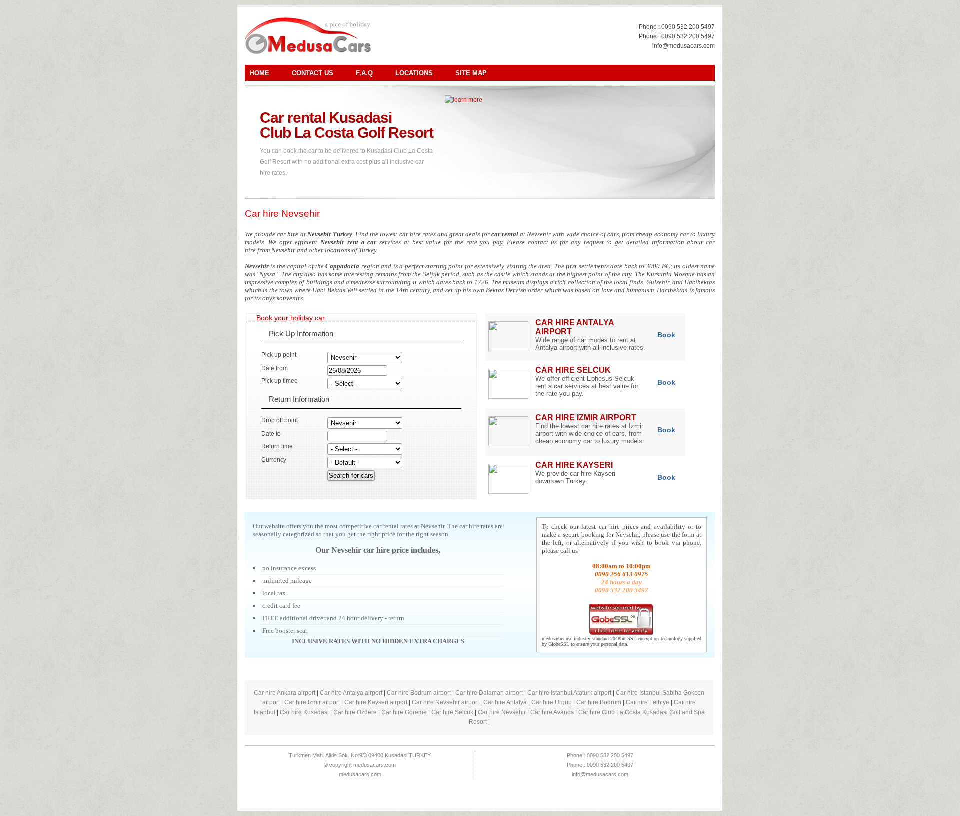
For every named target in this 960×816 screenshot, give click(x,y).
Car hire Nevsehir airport (445, 702)
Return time (277, 446)
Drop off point (280, 420)
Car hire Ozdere (355, 712)
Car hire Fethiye (648, 702)
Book (667, 335)
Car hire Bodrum (599, 702)
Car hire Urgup (552, 702)
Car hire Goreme (404, 712)
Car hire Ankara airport (285, 693)
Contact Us (313, 73)
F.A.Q (364, 73)
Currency (274, 460)
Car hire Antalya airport (351, 693)
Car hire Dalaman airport (489, 693)
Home (260, 73)
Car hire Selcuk (453, 712)
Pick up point (279, 355)
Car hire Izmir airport (312, 702)
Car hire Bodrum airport (419, 693)
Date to (271, 434)
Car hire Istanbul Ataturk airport (570, 693)
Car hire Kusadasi (304, 712)
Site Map (471, 73)
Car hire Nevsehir (282, 213)
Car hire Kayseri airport (376, 702)
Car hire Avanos (552, 712)
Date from (275, 368)
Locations (414, 73)
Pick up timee (280, 381)
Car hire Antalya (505, 702)
